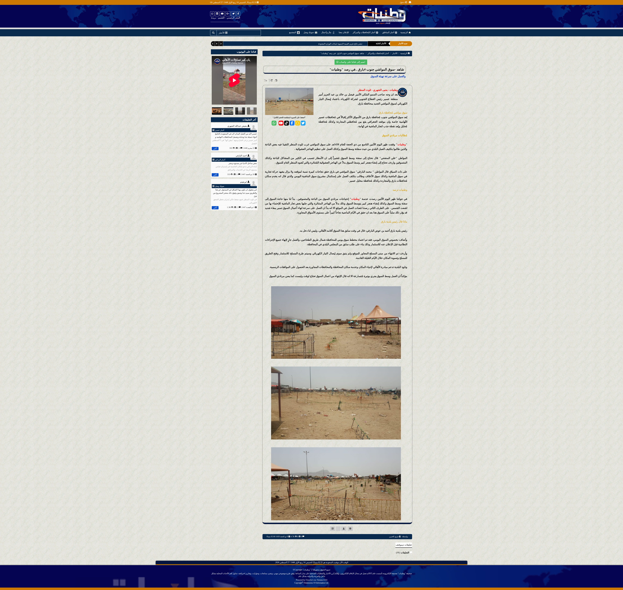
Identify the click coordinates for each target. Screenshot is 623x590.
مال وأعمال (326, 32)
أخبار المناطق (388, 32)
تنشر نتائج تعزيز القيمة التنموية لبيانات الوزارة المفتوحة (340, 44)
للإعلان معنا (344, 32)
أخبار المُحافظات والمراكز (364, 32)
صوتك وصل (309, 32)
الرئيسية (404, 32)
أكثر (215, 148)
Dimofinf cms (311, 580)
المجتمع (293, 32)
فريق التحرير (393, 536)
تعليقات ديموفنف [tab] (404, 545)
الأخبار (394, 53)
